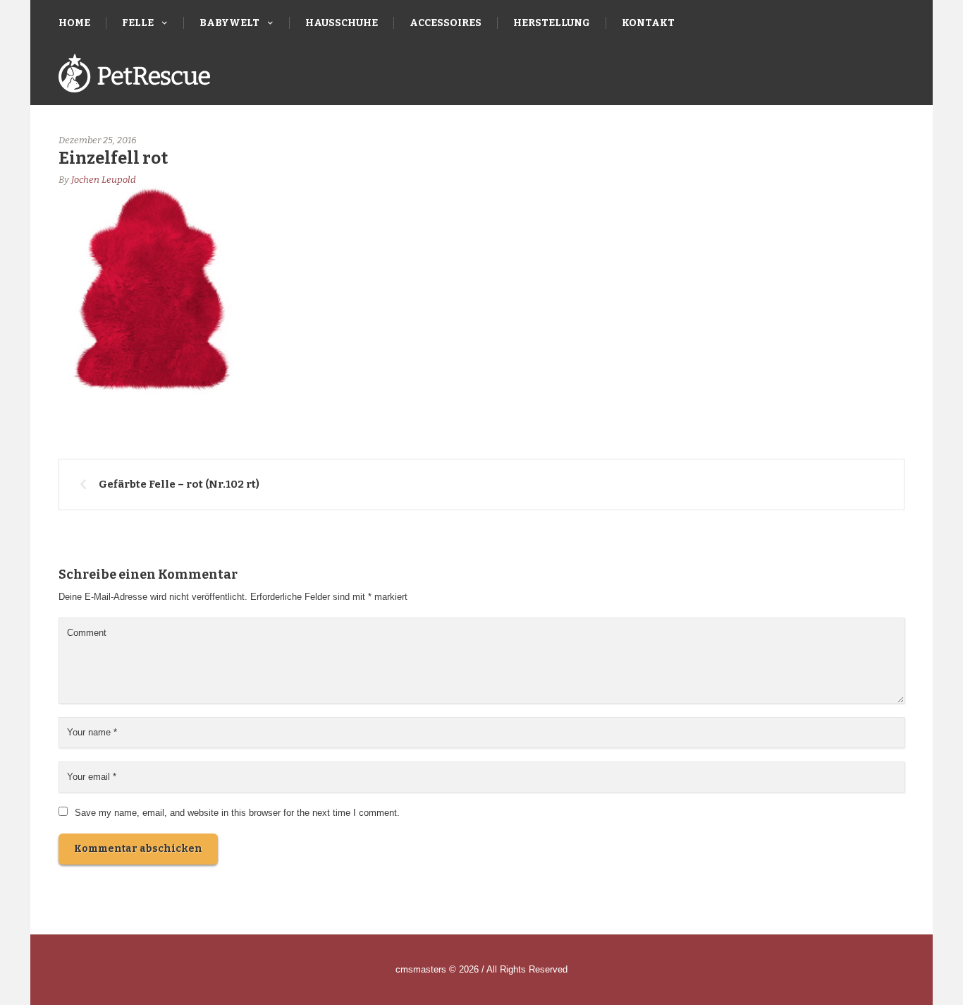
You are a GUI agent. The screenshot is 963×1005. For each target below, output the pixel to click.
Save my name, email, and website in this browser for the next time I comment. (237, 812)
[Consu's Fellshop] (134, 75)
